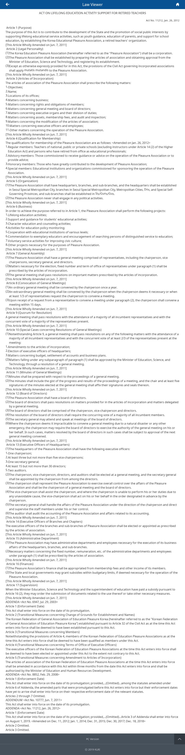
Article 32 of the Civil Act (128, 623)
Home (177, 4)
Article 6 (11, 687)
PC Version (92, 739)
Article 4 (58, 636)
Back (7, 4)
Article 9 (38, 334)
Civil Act (117, 66)
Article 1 (74, 211)
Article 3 (126, 717)
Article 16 (12, 594)
